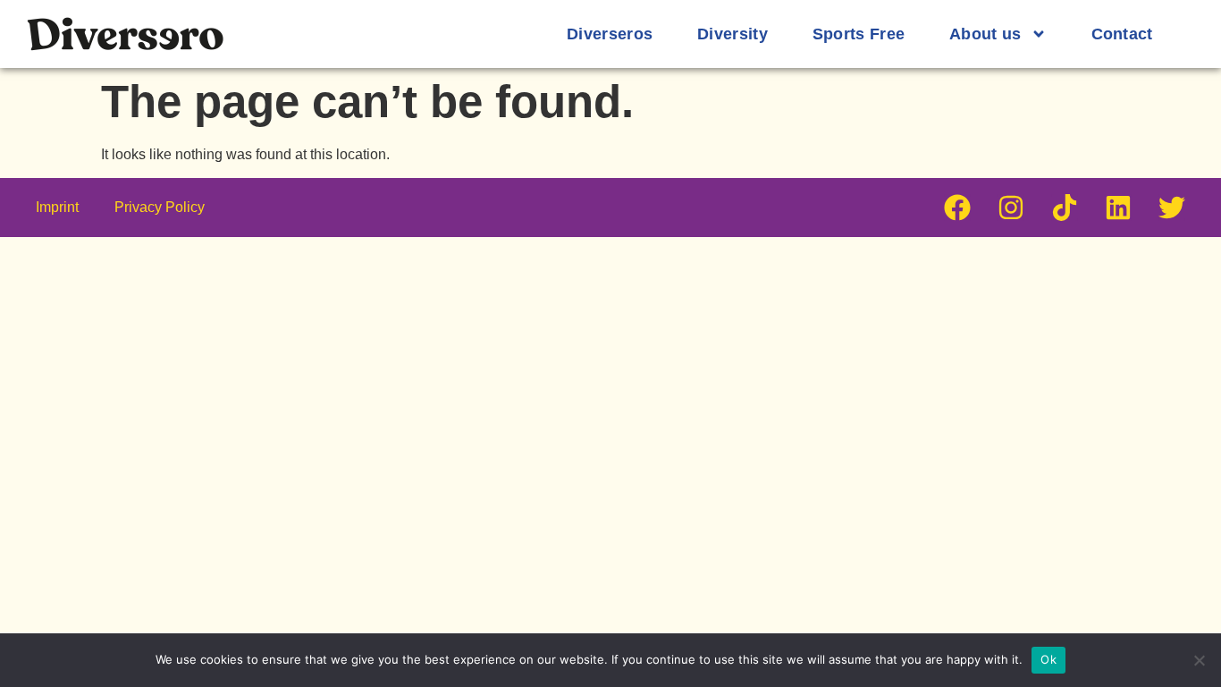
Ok (1048, 659)
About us (985, 34)
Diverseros (610, 34)
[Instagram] (1011, 207)
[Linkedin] (1118, 207)
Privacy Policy (159, 207)
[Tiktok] (1064, 207)
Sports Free (859, 34)
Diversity (732, 34)
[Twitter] (1171, 207)
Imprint (57, 207)
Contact (1122, 34)
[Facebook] (957, 207)
